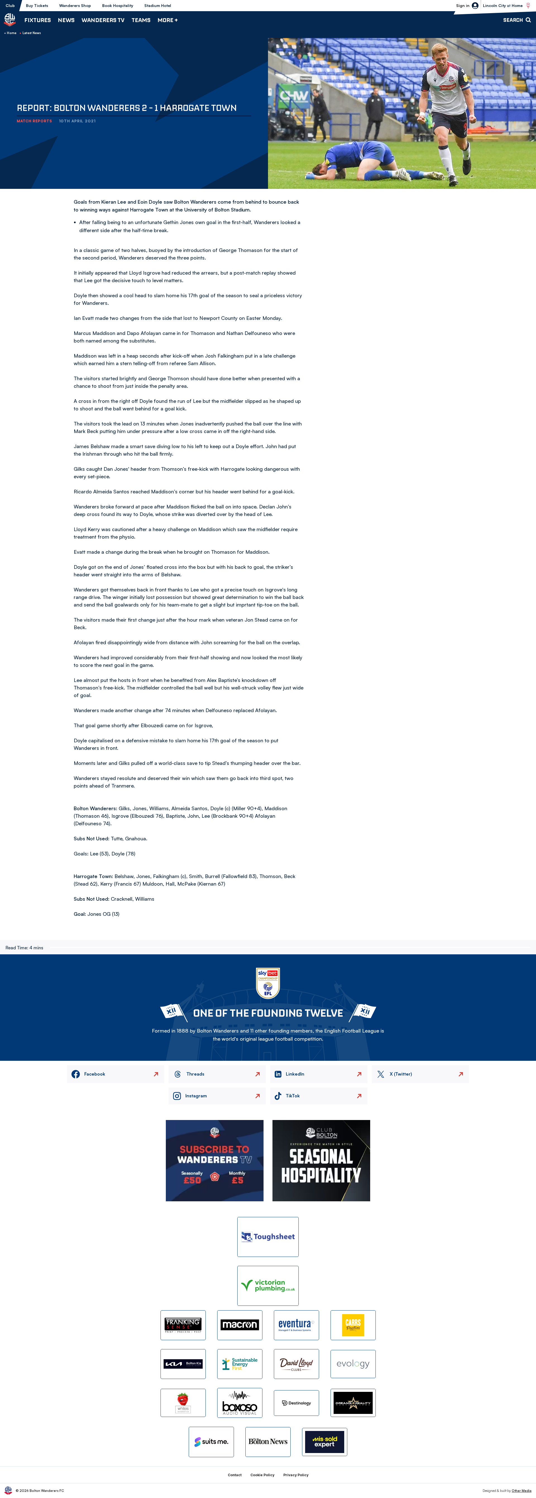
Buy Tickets (37, 5)
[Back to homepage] (9, 19)
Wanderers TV (103, 19)
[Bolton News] (268, 1442)
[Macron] (239, 1325)
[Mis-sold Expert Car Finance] (324, 1442)
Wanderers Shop (75, 5)
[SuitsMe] (211, 1442)
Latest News (32, 33)
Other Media (522, 1491)
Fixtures (37, 19)
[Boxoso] (239, 1403)
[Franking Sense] (183, 1325)
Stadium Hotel (157, 5)
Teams (140, 19)
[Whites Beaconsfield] (183, 1403)
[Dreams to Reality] (353, 1403)
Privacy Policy (295, 1475)
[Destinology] (296, 1403)
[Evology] (353, 1364)
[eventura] (296, 1325)
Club (10, 5)
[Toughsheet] (268, 1237)
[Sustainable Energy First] (239, 1364)
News (66, 19)
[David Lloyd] (296, 1364)
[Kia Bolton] (183, 1364)
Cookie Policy (262, 1475)
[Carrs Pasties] (353, 1325)
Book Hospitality (117, 5)
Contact (234, 1475)
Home (11, 33)
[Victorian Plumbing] (268, 1286)
